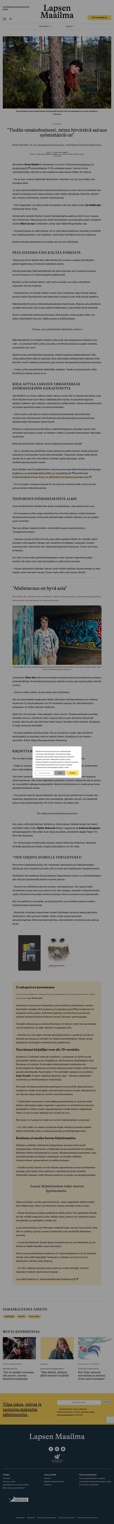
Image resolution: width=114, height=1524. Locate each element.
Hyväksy (72, 773)
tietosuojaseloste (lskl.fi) (55, 767)
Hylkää (60, 773)
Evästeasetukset (44, 773)
